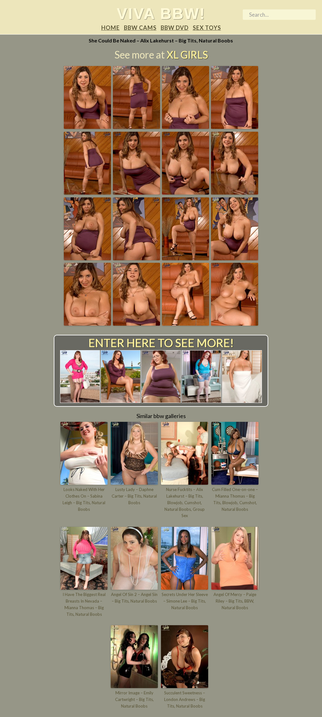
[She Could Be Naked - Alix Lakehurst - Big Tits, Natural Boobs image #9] (87, 258)
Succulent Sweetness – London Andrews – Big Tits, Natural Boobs (184, 699)
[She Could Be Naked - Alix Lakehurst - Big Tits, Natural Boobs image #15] (185, 323)
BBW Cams (140, 27)
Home (110, 27)
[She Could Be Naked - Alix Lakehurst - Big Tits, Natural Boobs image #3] (185, 126)
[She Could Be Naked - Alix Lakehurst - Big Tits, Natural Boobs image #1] (87, 126)
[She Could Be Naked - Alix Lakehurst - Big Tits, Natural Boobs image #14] (136, 323)
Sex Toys (207, 27)
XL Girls (187, 54)
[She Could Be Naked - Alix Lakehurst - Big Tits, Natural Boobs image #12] (234, 258)
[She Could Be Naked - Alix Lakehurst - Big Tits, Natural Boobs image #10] (136, 258)
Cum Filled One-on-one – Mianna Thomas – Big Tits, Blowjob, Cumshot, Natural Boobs (235, 499)
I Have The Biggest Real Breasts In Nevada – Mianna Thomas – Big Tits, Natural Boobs (84, 604)
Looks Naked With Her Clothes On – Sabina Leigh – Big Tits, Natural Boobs (84, 499)
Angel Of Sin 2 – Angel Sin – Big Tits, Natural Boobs (134, 598)
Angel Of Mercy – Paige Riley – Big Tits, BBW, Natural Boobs (235, 601)
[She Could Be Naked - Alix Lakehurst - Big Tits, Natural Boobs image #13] (87, 323)
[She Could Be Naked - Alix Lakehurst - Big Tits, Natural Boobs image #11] (185, 258)
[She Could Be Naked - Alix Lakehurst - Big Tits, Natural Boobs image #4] (234, 126)
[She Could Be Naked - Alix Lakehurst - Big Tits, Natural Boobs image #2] (136, 126)
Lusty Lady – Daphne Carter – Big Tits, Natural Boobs (134, 496)
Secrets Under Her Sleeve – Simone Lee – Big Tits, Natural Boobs (185, 601)
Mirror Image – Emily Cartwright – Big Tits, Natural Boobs (134, 699)
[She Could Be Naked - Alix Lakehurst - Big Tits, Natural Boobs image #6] (136, 192)
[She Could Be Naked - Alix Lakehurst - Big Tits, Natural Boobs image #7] (185, 192)
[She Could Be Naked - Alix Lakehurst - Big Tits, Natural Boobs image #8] (234, 192)
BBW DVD (175, 27)
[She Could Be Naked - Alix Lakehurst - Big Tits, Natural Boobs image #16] (234, 323)
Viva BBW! (161, 13)
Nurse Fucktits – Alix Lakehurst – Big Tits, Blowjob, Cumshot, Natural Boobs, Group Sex (184, 502)
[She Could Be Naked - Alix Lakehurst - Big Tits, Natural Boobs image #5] (87, 192)
